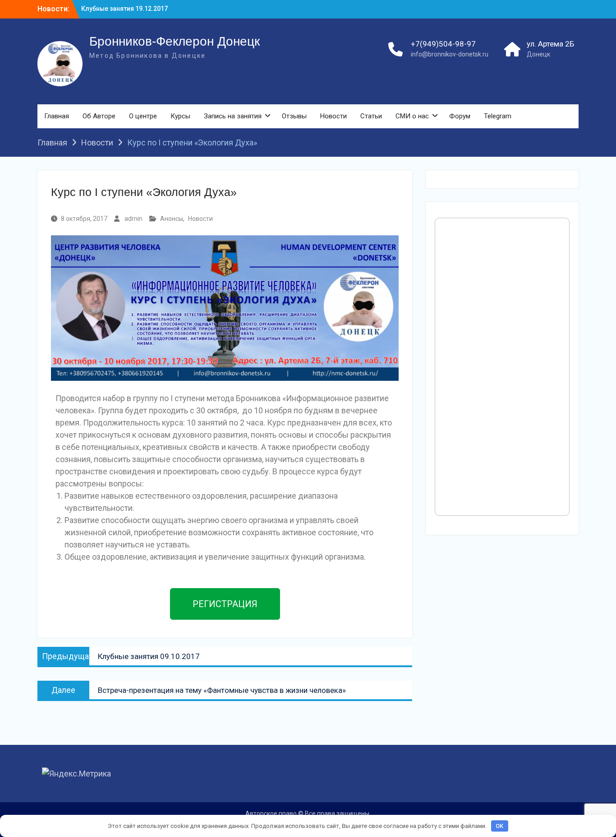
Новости (333, 116)
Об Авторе (99, 116)
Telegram (497, 116)
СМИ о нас (412, 116)
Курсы (180, 116)
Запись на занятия (233, 116)
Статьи (371, 116)
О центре (143, 116)
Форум (459, 116)
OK (499, 826)
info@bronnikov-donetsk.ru (449, 54)
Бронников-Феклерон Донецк (174, 41)
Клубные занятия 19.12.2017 (124, 8)
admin (133, 218)
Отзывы (294, 116)
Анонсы (171, 218)
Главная (56, 116)
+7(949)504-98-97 (443, 43)
